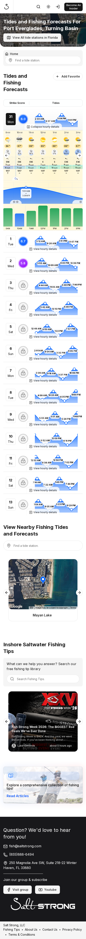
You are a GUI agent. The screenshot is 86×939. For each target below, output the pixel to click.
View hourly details (45, 249)
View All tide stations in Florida (35, 37)
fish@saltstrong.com (25, 846)
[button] (15, 155)
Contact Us (49, 929)
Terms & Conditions (21, 934)
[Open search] (38, 7)
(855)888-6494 (21, 854)
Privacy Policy (72, 929)
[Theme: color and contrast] (48, 7)
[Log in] (58, 7)
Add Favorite (71, 76)
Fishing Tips (11, 929)
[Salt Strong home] (8, 6)
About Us (31, 929)
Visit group (20, 889)
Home (14, 54)
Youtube (50, 889)
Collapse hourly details (45, 126)
